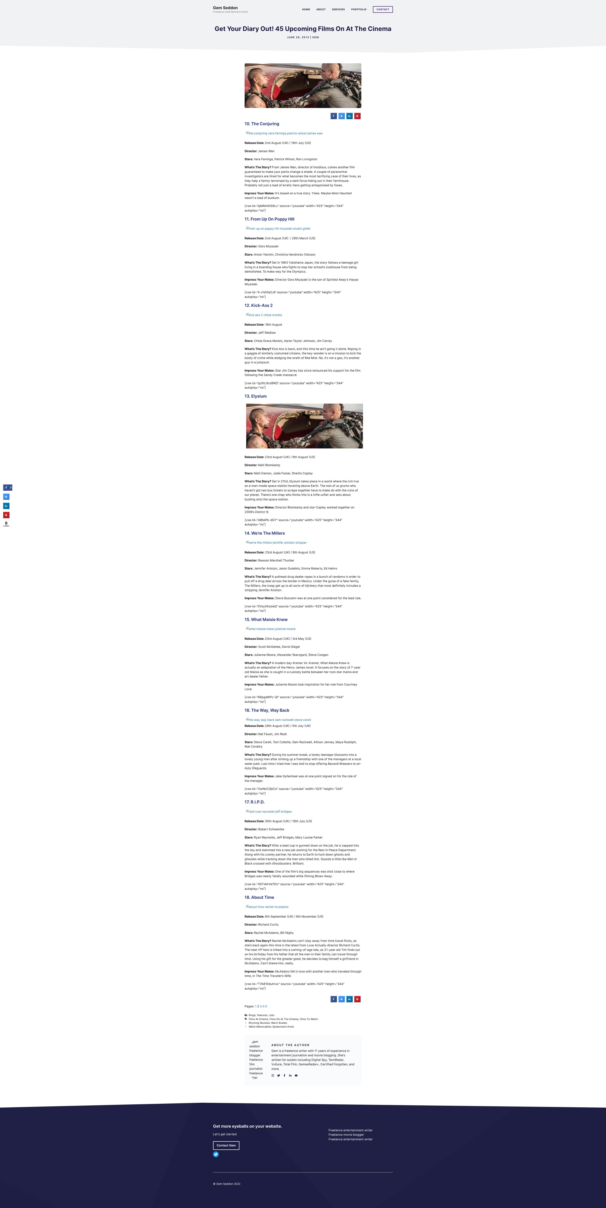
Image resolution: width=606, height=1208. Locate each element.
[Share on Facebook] (334, 118)
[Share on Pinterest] (357, 118)
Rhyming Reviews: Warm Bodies (268, 1022)
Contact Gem (226, 1145)
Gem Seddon (225, 7)
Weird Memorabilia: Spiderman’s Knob (271, 1026)
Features (262, 1015)
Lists (271, 1015)
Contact (383, 9)
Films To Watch (309, 1019)
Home (306, 9)
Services (338, 9)
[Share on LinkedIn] (6, 508)
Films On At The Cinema (284, 1019)
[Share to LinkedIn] (349, 118)
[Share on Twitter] (342, 118)
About (321, 9)
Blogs (252, 1015)
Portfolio (359, 9)
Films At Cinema (258, 1019)
